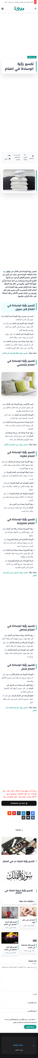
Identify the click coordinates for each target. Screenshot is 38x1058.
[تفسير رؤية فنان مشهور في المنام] (9, 938)
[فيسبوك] (33, 813)
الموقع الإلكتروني (32, 1011)
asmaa (18, 830)
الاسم (35, 994)
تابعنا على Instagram (19, 803)
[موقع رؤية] (19, 8)
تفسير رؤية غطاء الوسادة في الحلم (15, 353)
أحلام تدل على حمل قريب (28, 921)
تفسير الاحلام (31, 57)
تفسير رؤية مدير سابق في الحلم (16, 445)
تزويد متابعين (19, 1050)
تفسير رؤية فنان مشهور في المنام (10, 948)
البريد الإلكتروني (32, 1002)
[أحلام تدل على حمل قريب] (28, 911)
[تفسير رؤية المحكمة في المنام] (28, 936)
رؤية (4, 271)
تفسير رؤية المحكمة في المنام (28, 946)
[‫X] (28, 813)
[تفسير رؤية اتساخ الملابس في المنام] (9, 913)
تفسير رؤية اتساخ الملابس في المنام (10, 923)
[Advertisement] (19, 33)
